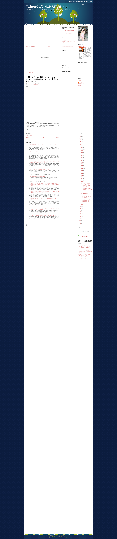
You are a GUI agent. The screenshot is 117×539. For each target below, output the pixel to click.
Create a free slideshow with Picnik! (49, 46)
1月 (80, 218)
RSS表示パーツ (73, 124)
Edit (87, 1)
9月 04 (82, 181)
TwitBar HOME (85, 236)
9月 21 (82, 160)
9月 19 (82, 162)
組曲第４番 (31, 72)
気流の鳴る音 (81, 46)
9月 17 (82, 165)
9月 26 (82, 152)
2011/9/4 (32, 84)
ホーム (43, 137)
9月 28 (82, 149)
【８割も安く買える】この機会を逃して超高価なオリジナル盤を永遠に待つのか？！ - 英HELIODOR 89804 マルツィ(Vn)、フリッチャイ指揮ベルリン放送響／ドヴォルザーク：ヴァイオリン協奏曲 (44, 208)
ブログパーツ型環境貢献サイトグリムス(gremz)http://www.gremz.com (69, 32)
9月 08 (82, 180)
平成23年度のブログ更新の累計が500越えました (38, 176)
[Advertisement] (83, 109)
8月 (80, 206)
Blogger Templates (52, 536)
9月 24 (82, 155)
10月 (81, 142)
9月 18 (82, 163)
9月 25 (82, 154)
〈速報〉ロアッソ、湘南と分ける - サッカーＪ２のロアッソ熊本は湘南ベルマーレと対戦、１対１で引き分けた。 (42, 79)
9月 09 (82, 178)
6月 (80, 210)
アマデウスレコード (81, 82)
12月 (81, 139)
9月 (80, 144)
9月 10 (82, 176)
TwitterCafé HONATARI (43, 6)
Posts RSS (75, 1)
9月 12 (82, 173)
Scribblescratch (65, 537)
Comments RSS (82, 1)
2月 (80, 216)
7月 (80, 208)
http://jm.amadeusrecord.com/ (67, 46)
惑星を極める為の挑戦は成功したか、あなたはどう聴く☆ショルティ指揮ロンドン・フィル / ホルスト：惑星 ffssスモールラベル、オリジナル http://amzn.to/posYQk (44, 153)
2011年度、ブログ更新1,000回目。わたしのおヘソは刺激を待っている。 (43, 215)
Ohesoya (79, 80)
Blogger (69, 535)
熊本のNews (36, 84)
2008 (80, 223)
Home (70, 1)
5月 (80, 211)
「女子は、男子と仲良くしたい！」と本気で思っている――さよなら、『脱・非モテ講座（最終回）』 (85, 246)
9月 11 (82, 175)
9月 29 (82, 147)
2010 (80, 220)
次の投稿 (27, 137)
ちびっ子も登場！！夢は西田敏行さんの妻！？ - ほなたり (40, 169)
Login (90, 1)
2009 (80, 221)
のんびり (86, 47)
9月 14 (82, 170)
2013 (80, 134)
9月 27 (82, 150)
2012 (80, 136)
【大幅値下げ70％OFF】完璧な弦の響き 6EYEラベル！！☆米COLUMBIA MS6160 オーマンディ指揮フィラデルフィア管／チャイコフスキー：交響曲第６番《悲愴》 (44, 184)
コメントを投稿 (29, 135)
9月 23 (82, 157)
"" (30, 46)
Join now (81, 70)
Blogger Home (31, 71)
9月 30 (82, 145)
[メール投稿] (27, 129)
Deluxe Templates (64, 536)
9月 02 (82, 204)
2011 (80, 138)
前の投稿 (57, 137)
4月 (80, 213)
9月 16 (82, 167)
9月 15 (82, 168)
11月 (81, 141)
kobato (79, 85)
